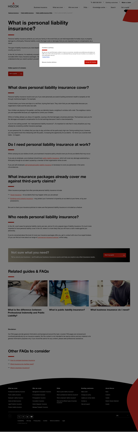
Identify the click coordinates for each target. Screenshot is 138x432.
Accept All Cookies (91, 62)
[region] (69, 55)
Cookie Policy (46, 57)
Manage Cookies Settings (49, 62)
